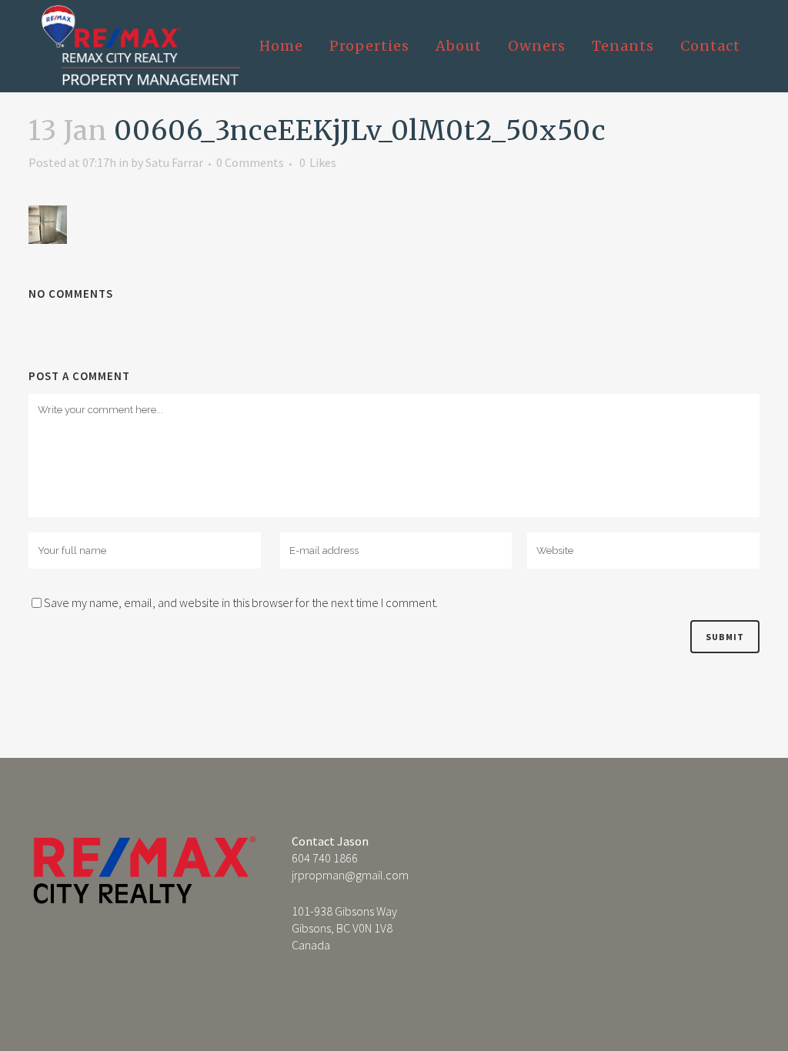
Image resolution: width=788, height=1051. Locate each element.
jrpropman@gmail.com (350, 875)
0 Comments (250, 162)
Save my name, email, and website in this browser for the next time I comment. (241, 602)
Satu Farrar (174, 162)
